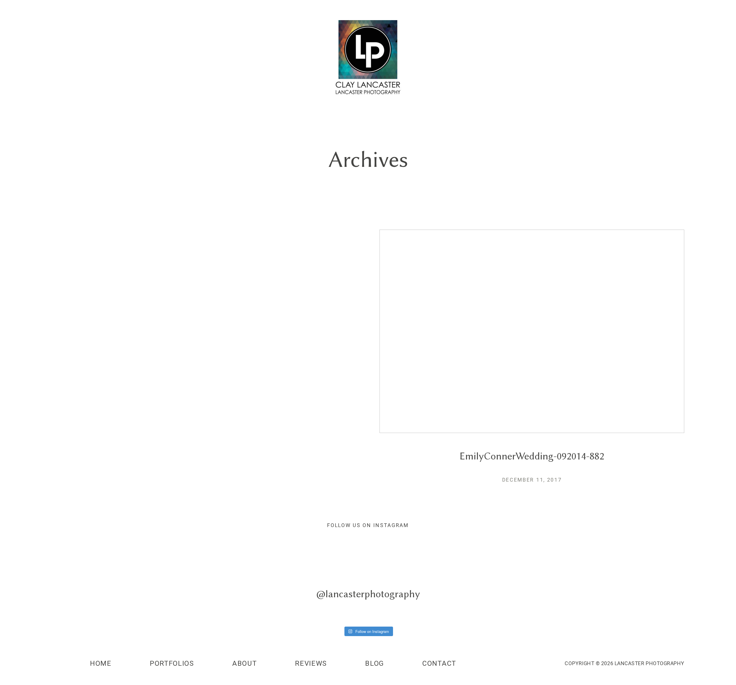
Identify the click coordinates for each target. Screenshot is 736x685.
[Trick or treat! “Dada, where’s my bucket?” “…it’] (183, 587)
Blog (374, 663)
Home (101, 663)
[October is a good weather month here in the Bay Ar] (552, 587)
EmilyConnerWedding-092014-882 (532, 364)
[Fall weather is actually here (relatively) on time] (676, 587)
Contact (439, 663)
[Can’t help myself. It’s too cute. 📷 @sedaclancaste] (60, 587)
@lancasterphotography (368, 594)
